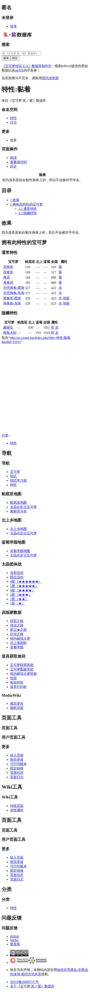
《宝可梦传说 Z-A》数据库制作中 (27, 66)
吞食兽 (8, 272)
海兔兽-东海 (12, 303)
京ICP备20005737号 (24, 982)
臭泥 (6, 277)
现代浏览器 (50, 78)
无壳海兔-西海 (13, 287)
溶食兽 (8, 267)
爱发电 (15, 944)
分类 (5, 435)
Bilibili (14, 936)
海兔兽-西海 (12, 298)
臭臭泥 (8, 282)
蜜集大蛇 (10, 332)
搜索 (6, 44)
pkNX (19, 70)
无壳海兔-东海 (13, 293)
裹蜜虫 (8, 327)
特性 (13, 443)
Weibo (14, 940)
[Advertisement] (45, 388)
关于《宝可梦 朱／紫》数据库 (32, 986)
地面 (66, 298)
